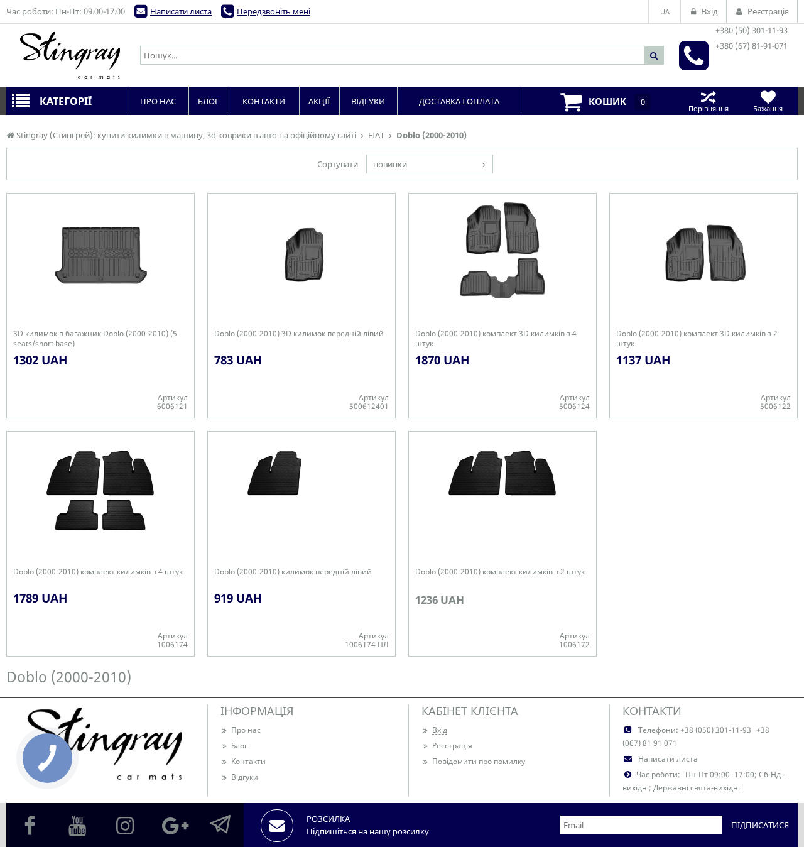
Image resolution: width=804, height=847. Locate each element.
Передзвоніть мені (273, 11)
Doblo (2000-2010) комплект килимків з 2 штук (500, 572)
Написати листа (181, 11)
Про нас (246, 729)
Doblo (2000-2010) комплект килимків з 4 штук (98, 572)
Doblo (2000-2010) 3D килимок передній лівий (299, 334)
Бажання (768, 108)
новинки (390, 164)
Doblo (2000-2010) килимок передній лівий (293, 572)
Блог (239, 745)
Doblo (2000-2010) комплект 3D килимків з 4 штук (496, 339)
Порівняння (708, 108)
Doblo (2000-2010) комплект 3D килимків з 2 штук (697, 339)
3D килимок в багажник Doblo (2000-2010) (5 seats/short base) (95, 339)
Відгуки (244, 777)
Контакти (248, 761)
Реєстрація (452, 745)
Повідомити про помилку (478, 761)
